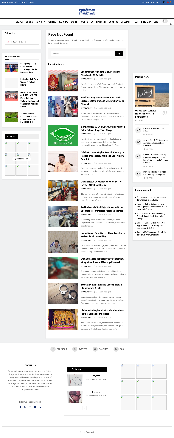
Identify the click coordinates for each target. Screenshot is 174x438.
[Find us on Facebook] (160, 2)
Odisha (29, 22)
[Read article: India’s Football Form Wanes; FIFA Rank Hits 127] (11, 83)
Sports (84, 22)
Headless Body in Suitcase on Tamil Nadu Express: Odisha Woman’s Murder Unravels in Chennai (102, 101)
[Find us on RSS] (171, 2)
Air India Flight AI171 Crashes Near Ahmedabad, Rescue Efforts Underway (155, 143)
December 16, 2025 (94, 379)
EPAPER (19, 22)
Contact (31, 2)
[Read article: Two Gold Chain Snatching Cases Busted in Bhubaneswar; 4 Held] (63, 293)
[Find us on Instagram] (30, 407)
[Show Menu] (3, 22)
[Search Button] (171, 24)
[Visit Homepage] (87, 12)
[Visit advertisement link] (152, 49)
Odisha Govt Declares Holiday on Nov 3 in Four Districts (145, 113)
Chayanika (96, 376)
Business (113, 22)
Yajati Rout (87, 79)
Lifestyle (125, 22)
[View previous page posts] (85, 408)
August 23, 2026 (101, 79)
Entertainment (98, 22)
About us (5, 2)
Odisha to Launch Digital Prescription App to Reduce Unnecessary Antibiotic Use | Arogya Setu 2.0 (102, 156)
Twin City (40, 22)
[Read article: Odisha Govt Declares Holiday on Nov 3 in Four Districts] (152, 95)
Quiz (156, 22)
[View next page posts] (89, 408)
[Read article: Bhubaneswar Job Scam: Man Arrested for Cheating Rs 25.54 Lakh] (63, 80)
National (63, 22)
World (74, 22)
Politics (52, 22)
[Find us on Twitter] (164, 2)
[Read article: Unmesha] (75, 397)
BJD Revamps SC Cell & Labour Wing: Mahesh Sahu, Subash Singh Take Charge (151, 216)
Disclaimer (23, 2)
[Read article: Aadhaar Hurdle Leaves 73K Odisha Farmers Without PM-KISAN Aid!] (11, 117)
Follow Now (22, 159)
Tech (135, 22)
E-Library (146, 22)
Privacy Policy (13, 2)
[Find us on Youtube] (168, 2)
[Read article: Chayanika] (75, 380)
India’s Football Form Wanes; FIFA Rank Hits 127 (29, 82)
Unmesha (96, 392)
